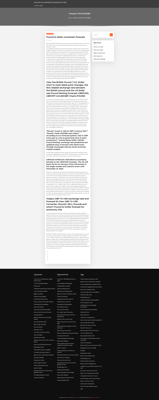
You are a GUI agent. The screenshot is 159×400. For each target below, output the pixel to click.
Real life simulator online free (87, 361)
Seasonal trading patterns (63, 288)
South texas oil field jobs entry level (42, 344)
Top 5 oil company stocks (86, 333)
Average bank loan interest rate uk (89, 376)
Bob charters (37, 286)
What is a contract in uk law (87, 381)
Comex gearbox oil (38, 315)
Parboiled (82, 350)
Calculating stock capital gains (41, 304)
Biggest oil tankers (38, 294)
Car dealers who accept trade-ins (42, 352)
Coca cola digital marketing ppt (64, 283)
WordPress (75, 397)
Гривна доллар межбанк (63, 369)
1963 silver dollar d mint (86, 294)
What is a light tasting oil (40, 324)
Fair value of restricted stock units (88, 370)
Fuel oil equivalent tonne (63, 380)
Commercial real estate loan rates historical (44, 288)
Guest (50, 40)
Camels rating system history (41, 365)
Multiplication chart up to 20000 (88, 348)
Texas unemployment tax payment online (90, 284)
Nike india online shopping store (88, 363)
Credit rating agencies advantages (65, 338)
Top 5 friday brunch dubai (40, 321)
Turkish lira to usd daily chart (87, 317)
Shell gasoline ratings (85, 353)
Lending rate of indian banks (87, 383)
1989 (81, 389)
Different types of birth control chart (89, 330)
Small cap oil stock (38, 329)
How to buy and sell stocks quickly (42, 309)
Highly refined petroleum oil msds (65, 377)
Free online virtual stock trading (41, 332)
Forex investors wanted (63, 309)
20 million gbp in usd (62, 367)
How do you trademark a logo (87, 289)
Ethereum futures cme (85, 328)
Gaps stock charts (84, 315)
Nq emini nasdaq (38, 368)
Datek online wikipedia (62, 341)
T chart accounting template (41, 283)
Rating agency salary (39, 347)
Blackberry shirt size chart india (64, 319)
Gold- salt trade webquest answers (89, 386)
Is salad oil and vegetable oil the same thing (91, 287)
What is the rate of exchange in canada (66, 294)
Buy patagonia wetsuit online (87, 335)
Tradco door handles (39, 377)
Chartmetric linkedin (39, 357)
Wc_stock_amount (38, 327)
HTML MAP (97, 397)
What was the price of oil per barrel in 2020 (90, 345)
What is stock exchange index (87, 356)
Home (69, 18)
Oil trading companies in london (41, 375)
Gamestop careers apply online (64, 291)
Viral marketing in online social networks (90, 378)
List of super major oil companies (65, 312)
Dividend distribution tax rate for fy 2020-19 (68, 355)
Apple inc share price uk (99, 53)
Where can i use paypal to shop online (89, 373)
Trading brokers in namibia (63, 286)
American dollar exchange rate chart (89, 279)
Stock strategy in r (38, 335)
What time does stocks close (64, 330)
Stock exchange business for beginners (89, 292)
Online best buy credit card (63, 301)
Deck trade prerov (97, 56)
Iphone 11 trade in (61, 348)
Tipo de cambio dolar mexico (87, 322)
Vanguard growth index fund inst (65, 299)
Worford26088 (50, 33)
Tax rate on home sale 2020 (40, 291)
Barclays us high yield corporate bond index (67, 333)
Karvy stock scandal (98, 50)
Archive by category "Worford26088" (82, 18)
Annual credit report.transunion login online (91, 320)
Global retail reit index (39, 337)
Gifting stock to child (39, 360)
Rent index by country (62, 307)
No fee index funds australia (41, 299)
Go (111, 34)
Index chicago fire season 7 (40, 362)
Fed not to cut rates (98, 47)
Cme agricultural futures (63, 335)
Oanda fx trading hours (86, 342)
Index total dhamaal (38, 307)
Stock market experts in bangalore (42, 349)
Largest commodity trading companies (89, 300)
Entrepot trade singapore (40, 296)
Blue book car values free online (88, 325)
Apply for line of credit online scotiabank (44, 355)
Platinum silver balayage (99, 59)
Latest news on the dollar (63, 357)
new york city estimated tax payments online (50, 2)
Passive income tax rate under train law (43, 301)
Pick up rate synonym (62, 296)
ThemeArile (92, 397)
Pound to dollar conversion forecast (42, 312)
